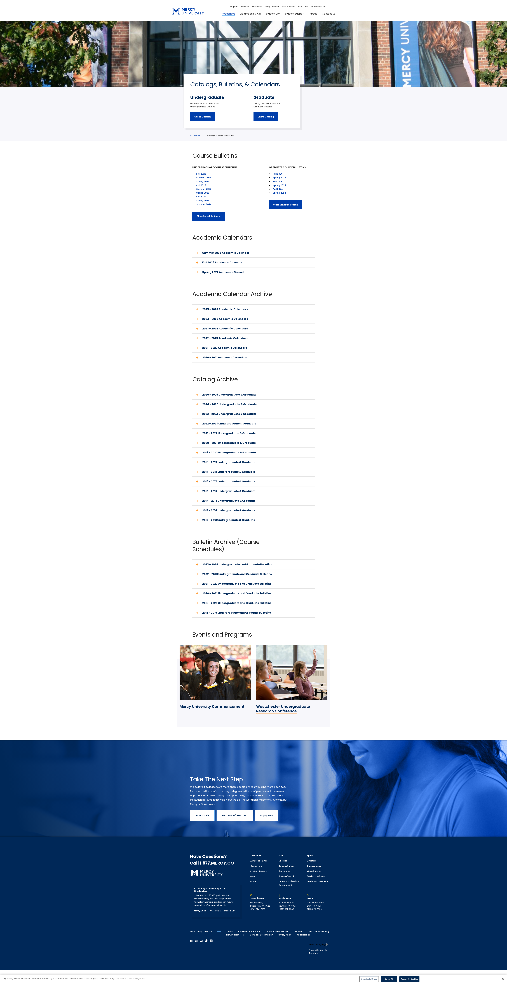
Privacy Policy (284, 935)
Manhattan (285, 898)
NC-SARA (299, 931)
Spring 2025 (202, 192)
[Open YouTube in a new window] (201, 940)
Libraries (283, 861)
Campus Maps (314, 866)
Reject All (389, 979)
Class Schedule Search (208, 216)
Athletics (245, 6)
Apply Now (266, 815)
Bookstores (284, 871)
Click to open (231, 17)
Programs (234, 6)
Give (300, 6)
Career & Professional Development (289, 883)
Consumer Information (249, 931)
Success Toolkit (286, 876)
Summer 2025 (203, 189)
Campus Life (256, 866)
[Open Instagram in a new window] (196, 940)
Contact (254, 881)
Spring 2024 (203, 200)
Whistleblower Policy (319, 931)
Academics (228, 13)
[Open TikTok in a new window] (206, 940)
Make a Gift (230, 910)
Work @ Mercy (314, 871)
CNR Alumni (215, 910)
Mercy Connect (272, 6)
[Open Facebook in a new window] (191, 940)
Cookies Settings (369, 979)
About (313, 13)
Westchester (257, 898)
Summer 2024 (204, 204)
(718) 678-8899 (314, 909)
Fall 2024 (201, 196)
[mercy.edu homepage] (188, 11)
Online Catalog (202, 116)
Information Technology (261, 935)
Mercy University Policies (278, 931)
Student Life (273, 13)
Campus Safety (286, 866)
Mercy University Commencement (212, 706)
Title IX (229, 931)
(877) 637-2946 (286, 909)
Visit (281, 855)
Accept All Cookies (409, 979)
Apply (310, 855)
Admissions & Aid (250, 13)
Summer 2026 (203, 177)
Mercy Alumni (200, 910)
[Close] (503, 979)
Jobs (306, 6)
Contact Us (328, 13)
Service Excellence (316, 876)
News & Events (288, 6)
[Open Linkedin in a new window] (211, 940)
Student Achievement (317, 881)
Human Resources (235, 935)
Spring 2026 (202, 181)
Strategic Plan (304, 935)
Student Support (294, 13)
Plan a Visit (202, 815)
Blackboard (257, 6)
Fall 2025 (201, 185)
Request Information (234, 815)
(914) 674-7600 (257, 909)
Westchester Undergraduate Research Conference (283, 708)
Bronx (310, 898)
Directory (311, 861)
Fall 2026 (201, 173)
